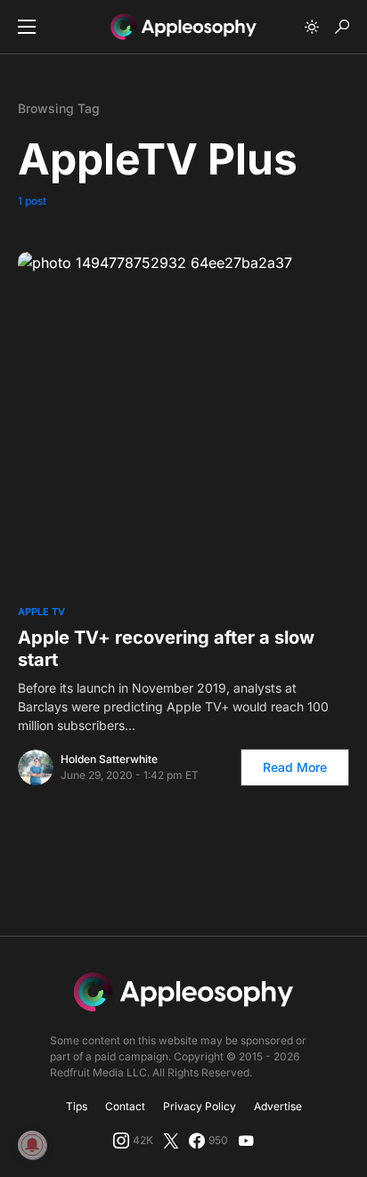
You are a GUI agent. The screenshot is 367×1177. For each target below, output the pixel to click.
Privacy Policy (199, 1106)
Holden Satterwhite (109, 759)
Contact (125, 1106)
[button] (27, 27)
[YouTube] (246, 1140)
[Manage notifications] (32, 1145)
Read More (295, 767)
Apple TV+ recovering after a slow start (166, 648)
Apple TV (41, 611)
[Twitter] (171, 1140)
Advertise (278, 1106)
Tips (76, 1106)
